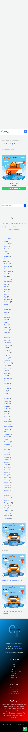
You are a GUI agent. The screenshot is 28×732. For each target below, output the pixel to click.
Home (3, 140)
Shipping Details (14, 689)
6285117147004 (18, 648)
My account (14, 675)
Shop (14, 679)
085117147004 (16, 647)
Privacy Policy (14, 688)
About (14, 664)
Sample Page (14, 677)
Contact (14, 670)
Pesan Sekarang (14, 188)
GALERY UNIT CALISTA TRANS (14, 671)
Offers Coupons (14, 691)
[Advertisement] (14, 64)
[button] (25, 729)
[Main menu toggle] (25, 131)
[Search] (25, 205)
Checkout (14, 668)
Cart (14, 666)
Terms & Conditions (14, 693)
